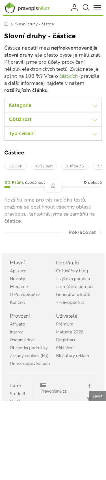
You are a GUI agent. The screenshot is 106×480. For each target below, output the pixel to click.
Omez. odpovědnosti (30, 363)
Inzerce (17, 332)
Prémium (64, 324)
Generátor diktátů (73, 294)
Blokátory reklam (72, 356)
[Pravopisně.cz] (28, 7)
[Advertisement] (53, 440)
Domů (6, 24)
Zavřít (97, 396)
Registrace (66, 340)
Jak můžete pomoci (74, 286)
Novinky (17, 279)
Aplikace (18, 271)
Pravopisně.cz (53, 391)
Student (17, 394)
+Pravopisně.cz (70, 302)
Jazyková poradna (73, 279)
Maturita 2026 (69, 332)
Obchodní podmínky (29, 348)
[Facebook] (91, 385)
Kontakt (17, 302)
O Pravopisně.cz (25, 294)
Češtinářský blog (72, 271)
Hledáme (19, 286)
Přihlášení (75, 7)
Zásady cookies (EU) (29, 356)
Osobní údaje (22, 340)
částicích (68, 76)
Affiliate (17, 324)
